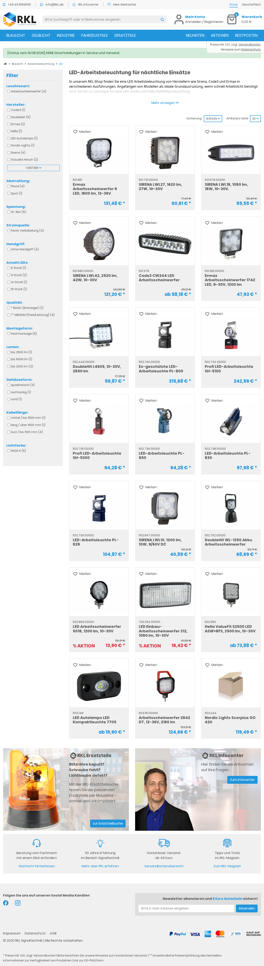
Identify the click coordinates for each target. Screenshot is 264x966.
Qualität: (14, 302)
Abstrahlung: (18, 181)
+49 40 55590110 (20, 4)
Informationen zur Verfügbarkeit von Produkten (37, 960)
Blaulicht (15, 35)
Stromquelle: (18, 225)
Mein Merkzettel (124, 4)
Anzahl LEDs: (17, 263)
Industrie (66, 35)
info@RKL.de (55, 4)
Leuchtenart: (18, 86)
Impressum (12, 933)
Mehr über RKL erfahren (100, 866)
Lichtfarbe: (16, 445)
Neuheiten (195, 35)
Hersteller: (16, 105)
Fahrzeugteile (94, 35)
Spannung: (16, 207)
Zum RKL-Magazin (227, 866)
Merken (85, 131)
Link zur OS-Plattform (88, 960)
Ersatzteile (125, 35)
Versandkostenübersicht (164, 866)
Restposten (246, 35)
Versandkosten (44, 955)
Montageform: (19, 328)
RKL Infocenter (88, 4)
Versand (140, 955)
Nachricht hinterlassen (37, 866)
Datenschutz (35, 933)
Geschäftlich (251, 4)
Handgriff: (15, 244)
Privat (234, 4)
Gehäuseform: (19, 380)
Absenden (247, 908)
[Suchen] (162, 19)
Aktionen (220, 35)
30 (254, 118)
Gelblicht (41, 35)
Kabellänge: (17, 412)
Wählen (212, 118)
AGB (53, 933)
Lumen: (12, 347)
